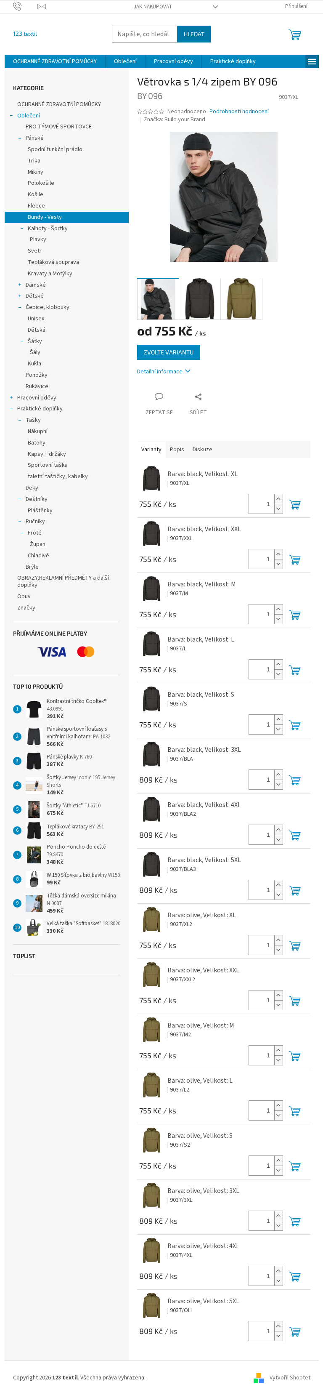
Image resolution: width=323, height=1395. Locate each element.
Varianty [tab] (151, 449)
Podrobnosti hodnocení (239, 112)
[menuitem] (55, 61)
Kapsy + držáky (47, 454)
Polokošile (41, 183)
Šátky (35, 341)
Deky (32, 488)
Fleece (36, 206)
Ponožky (37, 375)
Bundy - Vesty (45, 217)
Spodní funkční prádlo (55, 149)
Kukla (34, 363)
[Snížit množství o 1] (278, 509)
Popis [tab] (177, 449)
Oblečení (28, 116)
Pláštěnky (40, 510)
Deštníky (37, 499)
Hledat (194, 33)
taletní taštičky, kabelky (58, 476)
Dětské (35, 296)
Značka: (174, 119)
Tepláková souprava (53, 262)
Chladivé (38, 555)
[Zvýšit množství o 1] (278, 499)
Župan (37, 544)
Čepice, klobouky (47, 307)
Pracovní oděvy (36, 398)
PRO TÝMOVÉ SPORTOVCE (59, 126)
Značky (26, 608)
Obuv (24, 596)
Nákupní (38, 431)
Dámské (36, 285)
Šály (35, 352)
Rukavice (37, 386)
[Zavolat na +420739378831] (25, 6)
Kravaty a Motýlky (50, 273)
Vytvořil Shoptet (290, 1378)
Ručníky (35, 521)
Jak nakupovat (153, 7)
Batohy (36, 443)
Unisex (36, 318)
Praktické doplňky (40, 409)
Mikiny (35, 172)
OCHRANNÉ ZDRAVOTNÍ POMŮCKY (59, 104)
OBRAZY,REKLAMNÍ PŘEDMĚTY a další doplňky (63, 581)
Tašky (33, 420)
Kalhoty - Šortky (48, 228)
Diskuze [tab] (202, 449)
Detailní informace (160, 371)
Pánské (35, 138)
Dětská (36, 330)
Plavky (38, 239)
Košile (35, 194)
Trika (34, 161)
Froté (35, 533)
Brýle (32, 567)
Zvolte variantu (168, 352)
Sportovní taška (48, 465)
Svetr (35, 251)
